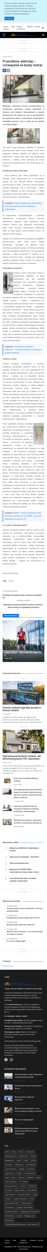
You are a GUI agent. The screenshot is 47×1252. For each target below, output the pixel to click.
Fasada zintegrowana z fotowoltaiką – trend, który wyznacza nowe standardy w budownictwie (24, 206)
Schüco (23, 1186)
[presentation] (3, 641)
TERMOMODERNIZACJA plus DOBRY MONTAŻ (22, 1224)
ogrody (21, 1169)
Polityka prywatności (21, 28)
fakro (14, 1177)
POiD (32, 1199)
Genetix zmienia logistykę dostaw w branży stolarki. (22, 709)
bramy (33, 1156)
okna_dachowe (30, 1173)
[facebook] (42, 28)
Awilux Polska (19, 1190)
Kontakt (37, 27)
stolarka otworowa (20, 1199)
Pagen (35, 1194)
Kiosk (13, 27)
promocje (30, 1169)
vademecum (23, 1156)
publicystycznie (10, 1156)
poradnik (8, 1190)
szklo (11, 581)
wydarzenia (9, 1173)
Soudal (19, 1216)
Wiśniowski (9, 1220)
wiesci (21, 1152)
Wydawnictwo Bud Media (30, 1212)
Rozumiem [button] (9, 18)
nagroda (30, 1177)
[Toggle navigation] (43, 35)
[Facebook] (6, 1060)
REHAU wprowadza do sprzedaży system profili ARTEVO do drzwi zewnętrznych (26, 1131)
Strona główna (6, 28)
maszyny (8, 1164)
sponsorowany (10, 1169)
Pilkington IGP (29, 1216)
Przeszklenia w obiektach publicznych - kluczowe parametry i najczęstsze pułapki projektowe (23, 350)
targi (7, 1177)
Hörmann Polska (24, 1194)
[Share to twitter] (8, 70)
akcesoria (30, 1152)
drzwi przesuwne (11, 1186)
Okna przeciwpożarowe (19, 863)
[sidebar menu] (4, 35)
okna (7, 1152)
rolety (26, 1160)
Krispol (7, 1199)
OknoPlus (32, 1186)
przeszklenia (32, 1190)
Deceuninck (9, 1207)
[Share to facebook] (4, 70)
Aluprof (21, 1177)
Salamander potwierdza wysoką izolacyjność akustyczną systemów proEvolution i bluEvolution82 (26, 808)
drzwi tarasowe (10, 1182)
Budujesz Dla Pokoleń (25, 1207)
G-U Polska (23, 1182)
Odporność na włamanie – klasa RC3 (24, 857)
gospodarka (9, 1160)
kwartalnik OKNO (11, 1212)
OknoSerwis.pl (8, 966)
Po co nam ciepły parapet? (24, 1120)
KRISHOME (9, 1216)
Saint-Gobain (9, 1194)
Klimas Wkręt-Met (11, 1203)
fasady (19, 1173)
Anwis (38, 1177)
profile (33, 1160)
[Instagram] (11, 1060)
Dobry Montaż (26, 1203)
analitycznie (19, 1164)
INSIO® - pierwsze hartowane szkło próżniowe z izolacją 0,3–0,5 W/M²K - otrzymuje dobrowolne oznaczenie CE (23, 516)
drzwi (14, 1152)
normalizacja (30, 1164)
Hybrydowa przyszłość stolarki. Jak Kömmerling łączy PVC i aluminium (22, 757)
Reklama (30, 27)
